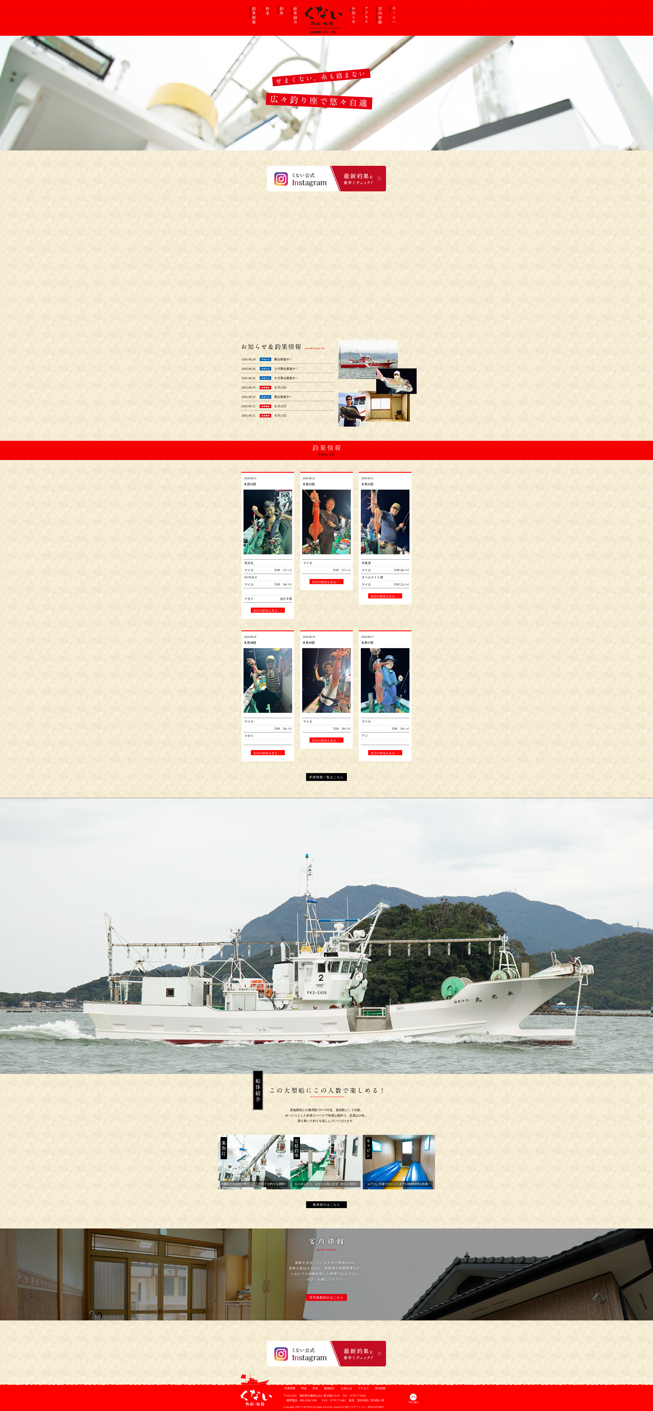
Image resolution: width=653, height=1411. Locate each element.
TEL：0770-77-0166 (354, 1395)
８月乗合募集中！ (286, 378)
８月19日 (309, 642)
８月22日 (280, 406)
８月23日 (280, 387)
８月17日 (367, 642)
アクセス (363, 1388)
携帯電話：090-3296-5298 (300, 1400)
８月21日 (280, 415)
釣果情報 (289, 1388)
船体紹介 (329, 1388)
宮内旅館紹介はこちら (326, 1297)
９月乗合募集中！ (286, 368)
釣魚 (315, 1388)
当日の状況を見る (268, 610)
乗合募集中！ (283, 359)
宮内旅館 (380, 1388)
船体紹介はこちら (326, 1204)
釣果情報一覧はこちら (326, 777)
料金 (303, 1388)
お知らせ (346, 1388)
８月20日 (250, 642)
